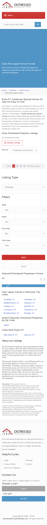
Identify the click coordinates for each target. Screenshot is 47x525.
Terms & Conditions (12, 468)
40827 (6, 325)
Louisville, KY (9, 299)
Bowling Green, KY (11, 313)
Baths (4, 217)
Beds (4, 205)
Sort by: (5, 150)
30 (17, 166)
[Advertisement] (23, 46)
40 (21, 166)
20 (14, 166)
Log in (23, 488)
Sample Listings (13, 143)
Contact (29, 464)
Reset (23, 266)
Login (6, 460)
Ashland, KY (9, 306)
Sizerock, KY (29, 335)
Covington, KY (10, 310)
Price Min (6, 228)
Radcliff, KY (29, 306)
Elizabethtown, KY (11, 303)
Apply (23, 257)
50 (25, 166)
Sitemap (29, 460)
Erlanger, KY (29, 313)
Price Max (6, 240)
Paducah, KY (29, 303)
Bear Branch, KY (10, 335)
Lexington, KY (30, 299)
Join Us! (23, 499)
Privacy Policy (10, 464)
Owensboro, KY (30, 310)
